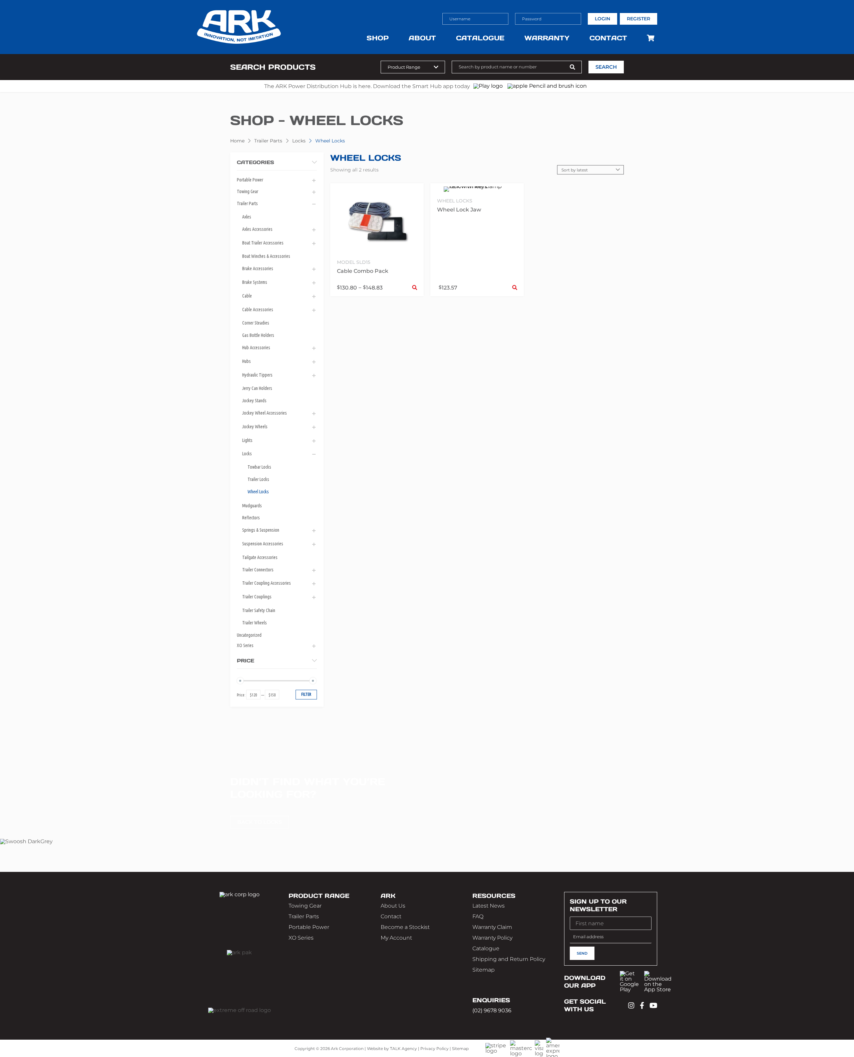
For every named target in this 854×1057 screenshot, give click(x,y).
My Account (396, 938)
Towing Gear (247, 191)
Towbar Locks (259, 467)
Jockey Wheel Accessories (264, 413)
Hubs (246, 361)
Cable (247, 296)
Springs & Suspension (260, 530)
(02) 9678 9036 (491, 1010)
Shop (378, 38)
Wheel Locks (258, 491)
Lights (247, 440)
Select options (415, 287)
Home (237, 140)
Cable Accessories (257, 309)
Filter (306, 694)
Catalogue (480, 38)
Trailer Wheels (254, 622)
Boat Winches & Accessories (266, 256)
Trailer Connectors (258, 569)
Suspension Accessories (262, 543)
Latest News (488, 906)
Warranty (546, 38)
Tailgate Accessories (260, 557)
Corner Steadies (255, 323)
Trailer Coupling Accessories (266, 583)
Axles (246, 216)
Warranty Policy (492, 938)
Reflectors (251, 517)
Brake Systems (254, 282)
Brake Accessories (257, 268)
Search (606, 67)
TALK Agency (403, 1048)
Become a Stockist (405, 927)
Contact (608, 38)
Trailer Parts (268, 140)
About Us (393, 906)
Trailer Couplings (257, 596)
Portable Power (250, 179)
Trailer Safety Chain (258, 610)
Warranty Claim (492, 927)
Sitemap (483, 970)
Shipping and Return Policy (508, 959)
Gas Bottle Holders (258, 335)
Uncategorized (249, 635)
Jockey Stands (254, 400)
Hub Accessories (256, 347)
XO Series (245, 645)
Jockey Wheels (255, 426)
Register (638, 19)
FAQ (477, 916)
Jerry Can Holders (257, 388)
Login (602, 19)
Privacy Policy (434, 1048)
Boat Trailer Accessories (263, 242)
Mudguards (252, 505)
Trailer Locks (258, 479)
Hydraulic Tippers (257, 375)
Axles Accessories (257, 229)
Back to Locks (259, 822)
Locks (299, 140)
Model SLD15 (353, 262)
